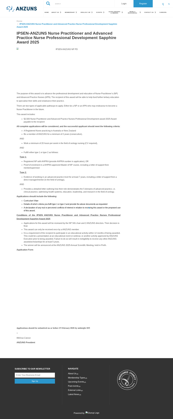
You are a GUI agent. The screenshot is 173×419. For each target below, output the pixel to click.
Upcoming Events (76, 382)
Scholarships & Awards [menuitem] (114, 12)
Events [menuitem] (99, 12)
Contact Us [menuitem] (149, 12)
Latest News (73, 394)
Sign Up (35, 381)
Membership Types (76, 378)
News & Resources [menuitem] (132, 12)
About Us (72, 373)
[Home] (21, 8)
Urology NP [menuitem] (85, 12)
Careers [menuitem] (163, 12)
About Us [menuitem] (55, 12)
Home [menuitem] (47, 12)
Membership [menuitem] (70, 12)
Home (19, 21)
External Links (74, 390)
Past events (73, 386)
